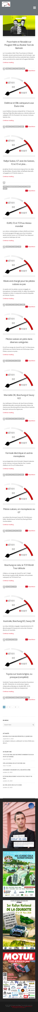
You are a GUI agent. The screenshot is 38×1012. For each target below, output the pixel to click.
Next (18, 707)
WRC (23, 304)
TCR (19, 246)
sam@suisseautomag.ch (17, 1006)
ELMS (12, 68)
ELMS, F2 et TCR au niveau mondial (19, 224)
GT (24, 186)
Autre (7, 126)
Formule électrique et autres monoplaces (19, 454)
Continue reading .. (8, 62)
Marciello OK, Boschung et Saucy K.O (19, 396)
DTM (12, 530)
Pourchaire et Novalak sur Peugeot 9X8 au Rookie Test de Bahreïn (19, 45)
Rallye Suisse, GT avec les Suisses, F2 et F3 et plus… (18, 162)
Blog (7, 68)
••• (26, 70)
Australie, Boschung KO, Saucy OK (19, 621)
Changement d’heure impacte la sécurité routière (16, 770)
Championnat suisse (13, 186)
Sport (19, 68)
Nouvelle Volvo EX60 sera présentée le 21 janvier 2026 (17, 736)
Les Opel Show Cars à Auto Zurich (12, 785)
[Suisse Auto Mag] (16, 6)
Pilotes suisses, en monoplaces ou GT (19, 510)
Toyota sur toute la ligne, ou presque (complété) (19, 675)
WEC (23, 68)
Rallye (28, 186)
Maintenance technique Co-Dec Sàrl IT (22, 1007)
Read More (31, 70)
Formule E (16, 126)
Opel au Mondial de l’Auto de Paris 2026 (14, 763)
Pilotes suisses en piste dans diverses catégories (19, 340)
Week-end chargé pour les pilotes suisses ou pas (19, 282)
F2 (15, 68)
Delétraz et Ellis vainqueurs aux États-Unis (19, 104)
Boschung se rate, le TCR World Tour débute (19, 566)
